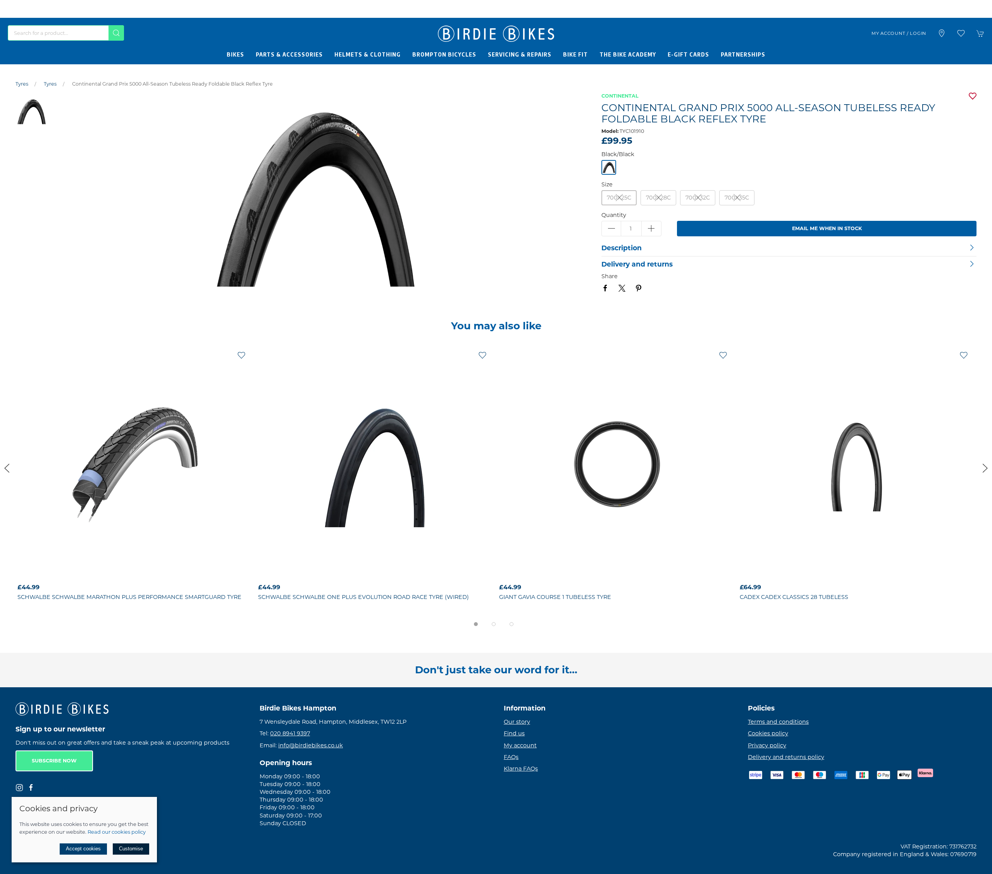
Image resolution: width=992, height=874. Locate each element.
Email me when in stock (827, 228)
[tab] (476, 624)
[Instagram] (19, 787)
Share (609, 276)
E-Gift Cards (688, 54)
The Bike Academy (627, 54)
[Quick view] (241, 574)
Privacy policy (767, 745)
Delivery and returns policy (786, 757)
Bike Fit (575, 54)
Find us (514, 733)
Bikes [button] (235, 54)
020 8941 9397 (290, 733)
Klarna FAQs (521, 768)
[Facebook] (31, 787)
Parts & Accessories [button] (289, 54)
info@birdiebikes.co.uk (310, 745)
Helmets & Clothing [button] (367, 54)
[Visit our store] (942, 33)
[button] (961, 33)
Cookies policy (768, 733)
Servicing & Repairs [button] (519, 54)
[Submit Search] (116, 33)
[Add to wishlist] (241, 355)
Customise (131, 849)
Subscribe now (54, 761)
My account (520, 745)
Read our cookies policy (117, 832)
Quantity (613, 215)
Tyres (22, 84)
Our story (517, 722)
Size (607, 184)
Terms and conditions (778, 722)
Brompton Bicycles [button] (444, 54)
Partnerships (743, 54)
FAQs (511, 757)
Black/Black (617, 154)
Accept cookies (83, 849)
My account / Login (898, 33)
